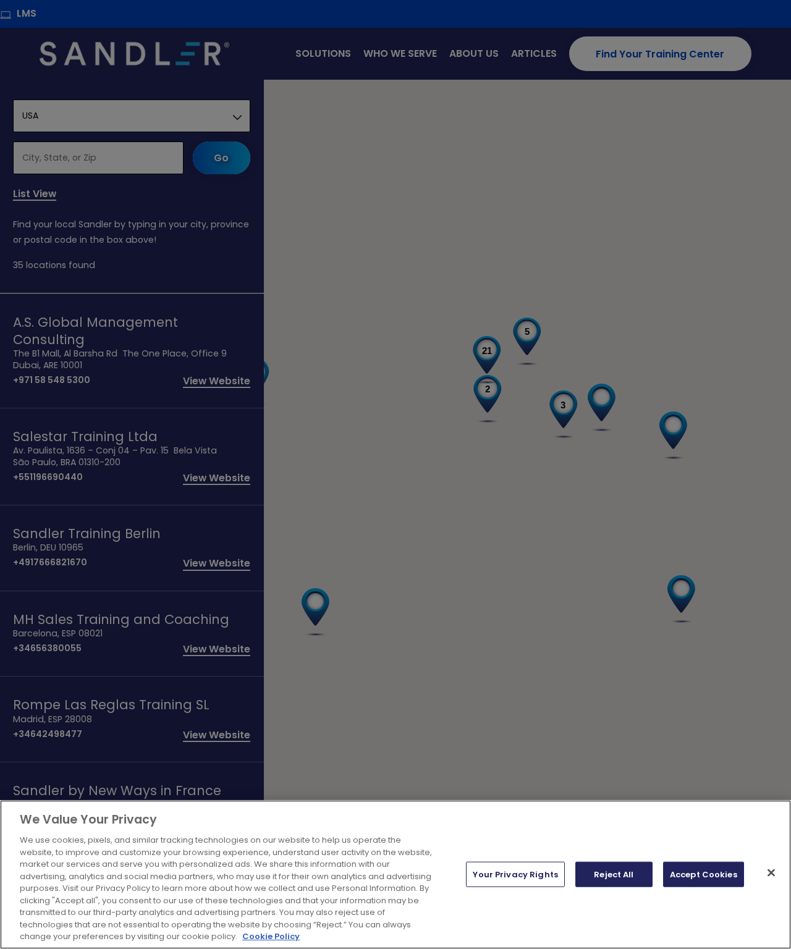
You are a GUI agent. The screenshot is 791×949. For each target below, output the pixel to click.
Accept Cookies (703, 874)
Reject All (613, 874)
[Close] (771, 872)
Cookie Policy (271, 936)
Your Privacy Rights (515, 874)
